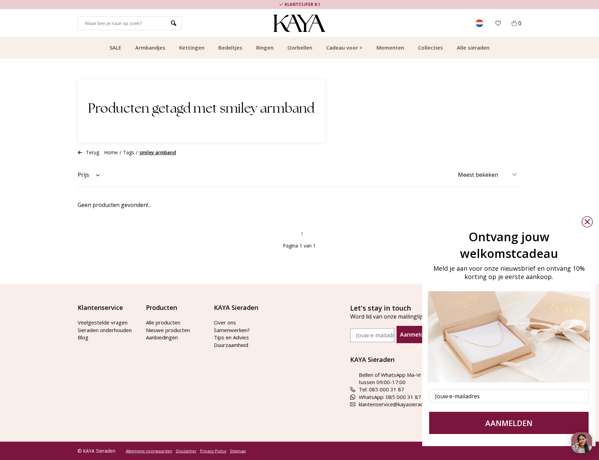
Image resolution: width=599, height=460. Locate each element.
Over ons (225, 322)
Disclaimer (186, 451)
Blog (83, 337)
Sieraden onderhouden (105, 330)
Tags (128, 152)
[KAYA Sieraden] (299, 23)
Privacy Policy (213, 451)
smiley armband (157, 152)
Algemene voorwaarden (149, 451)
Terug (92, 152)
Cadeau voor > (344, 47)
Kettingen (192, 47)
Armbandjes (150, 47)
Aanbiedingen (162, 337)
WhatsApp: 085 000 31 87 (390, 396)
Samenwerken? (232, 330)
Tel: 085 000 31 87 (381, 389)
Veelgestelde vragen (103, 322)
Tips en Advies (231, 337)
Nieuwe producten (168, 330)
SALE (115, 47)
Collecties (430, 47)
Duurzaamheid (231, 344)
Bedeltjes (230, 47)
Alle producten (163, 322)
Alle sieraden (473, 47)
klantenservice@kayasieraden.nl (396, 404)
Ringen (265, 47)
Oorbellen (299, 47)
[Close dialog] (587, 221)
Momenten (390, 47)
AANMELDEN (508, 423)
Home (111, 152)
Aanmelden (415, 334)
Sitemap (238, 451)
